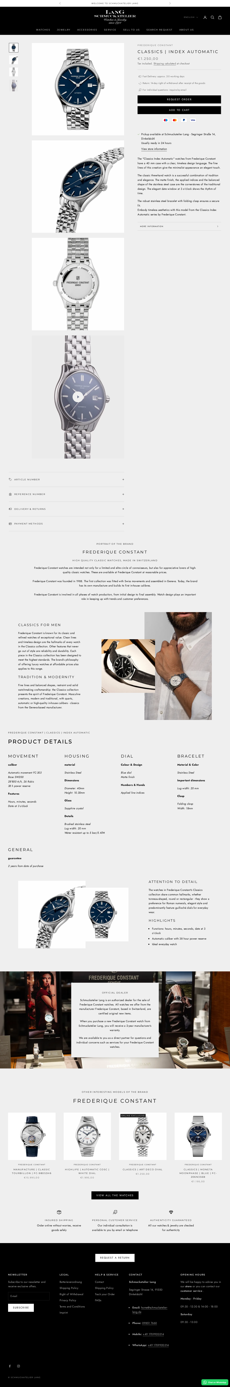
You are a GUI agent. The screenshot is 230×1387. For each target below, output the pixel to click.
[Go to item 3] (13, 72)
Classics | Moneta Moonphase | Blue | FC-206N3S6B (198, 1173)
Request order (179, 99)
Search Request (159, 29)
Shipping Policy (69, 1288)
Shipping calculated (165, 63)
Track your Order (105, 1294)
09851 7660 (149, 1323)
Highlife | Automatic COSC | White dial (87, 1171)
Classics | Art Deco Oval (143, 1169)
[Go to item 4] (13, 85)
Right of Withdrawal (71, 1294)
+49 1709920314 (153, 1334)
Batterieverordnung (71, 1282)
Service (110, 29)
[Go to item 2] (13, 60)
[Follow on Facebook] (9, 1366)
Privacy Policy (68, 1300)
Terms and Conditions (72, 1306)
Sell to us (131, 29)
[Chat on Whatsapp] (214, 1382)
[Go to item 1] (13, 47)
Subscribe (21, 1307)
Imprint (64, 1313)
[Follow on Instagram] (18, 1366)
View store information (154, 149)
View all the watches (115, 1195)
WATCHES (43, 29)
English (189, 17)
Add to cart (179, 110)
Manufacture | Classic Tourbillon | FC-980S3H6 (32, 1171)
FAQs (98, 1300)
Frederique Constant (155, 45)
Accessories (87, 29)
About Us (186, 29)
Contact (99, 1282)
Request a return (115, 1258)
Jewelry (64, 29)
